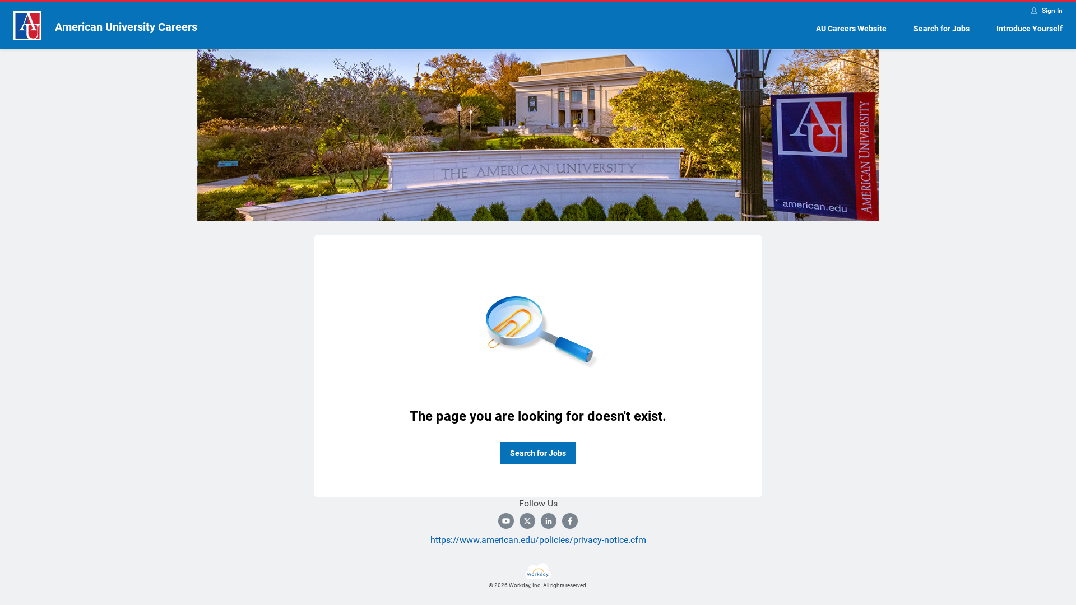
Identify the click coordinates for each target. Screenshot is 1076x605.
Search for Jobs (941, 28)
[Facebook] (570, 521)
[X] (527, 521)
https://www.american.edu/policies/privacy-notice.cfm (538, 539)
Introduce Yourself (1029, 28)
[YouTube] (506, 521)
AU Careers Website (851, 28)
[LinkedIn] (548, 521)
